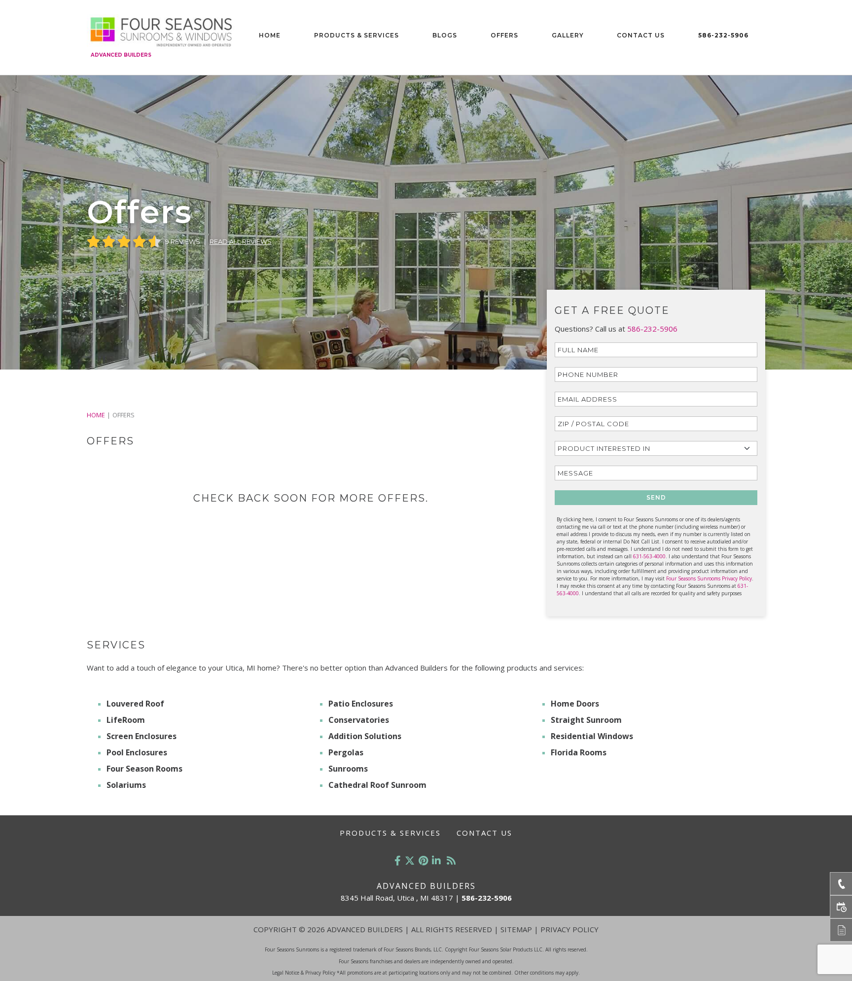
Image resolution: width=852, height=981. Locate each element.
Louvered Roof (135, 703)
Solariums (126, 784)
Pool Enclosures (136, 752)
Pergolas (345, 752)
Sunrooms (348, 768)
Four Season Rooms (144, 768)
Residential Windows (592, 736)
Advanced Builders (121, 55)
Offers (504, 35)
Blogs (444, 35)
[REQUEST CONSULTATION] (841, 906)
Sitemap (516, 929)
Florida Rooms (578, 752)
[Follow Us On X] (410, 860)
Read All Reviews (241, 241)
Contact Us (641, 35)
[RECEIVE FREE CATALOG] (841, 930)
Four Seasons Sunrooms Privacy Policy (709, 578)
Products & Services (356, 35)
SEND (656, 497)
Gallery (568, 35)
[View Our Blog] (451, 860)
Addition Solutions (364, 736)
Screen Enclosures (141, 736)
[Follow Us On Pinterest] (423, 860)
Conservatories (358, 719)
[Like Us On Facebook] (397, 860)
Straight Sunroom (586, 719)
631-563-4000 (649, 556)
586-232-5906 (723, 35)
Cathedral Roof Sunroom (377, 784)
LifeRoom (125, 719)
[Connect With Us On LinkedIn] (436, 860)
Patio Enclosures (360, 703)
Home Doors (575, 703)
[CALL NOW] (841, 883)
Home (270, 35)
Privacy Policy (569, 929)
